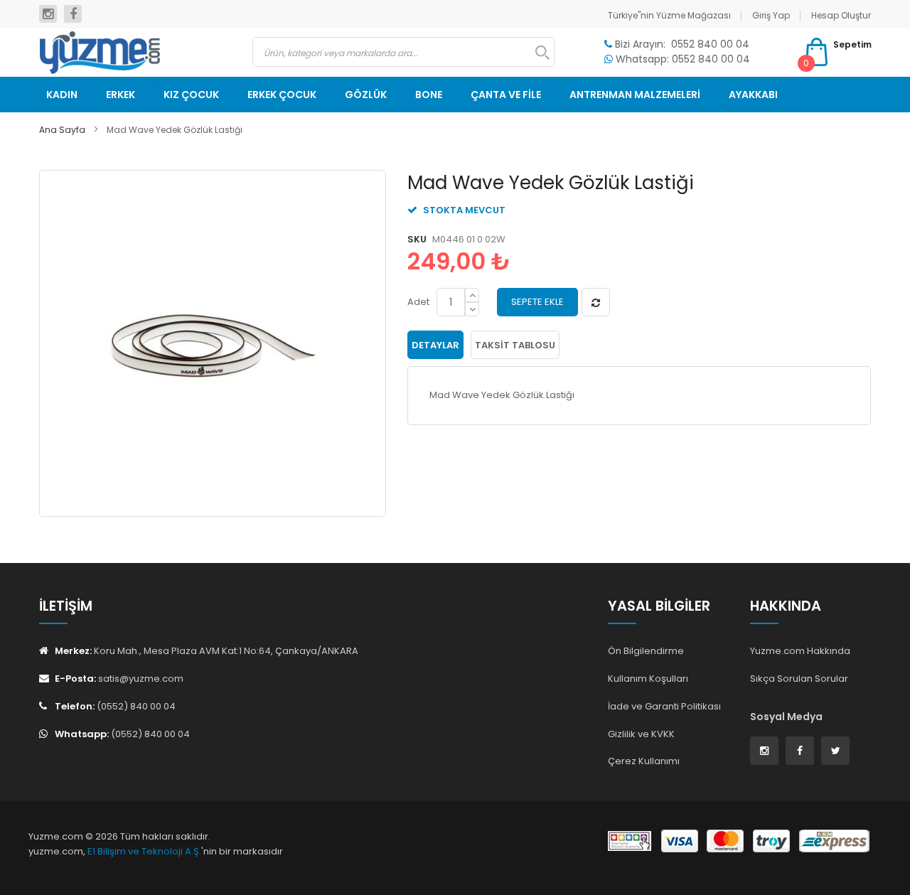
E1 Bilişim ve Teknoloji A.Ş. (144, 851)
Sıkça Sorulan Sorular (799, 678)
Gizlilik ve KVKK (641, 734)
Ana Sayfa (62, 130)
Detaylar (435, 345)
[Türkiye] (135, 52)
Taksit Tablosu (515, 345)
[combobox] (403, 52)
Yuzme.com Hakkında (800, 651)
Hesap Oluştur (841, 15)
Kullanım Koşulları (648, 678)
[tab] (435, 345)
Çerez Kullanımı (644, 761)
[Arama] (535, 52)
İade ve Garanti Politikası (664, 706)
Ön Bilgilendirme (646, 651)
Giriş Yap (771, 15)
